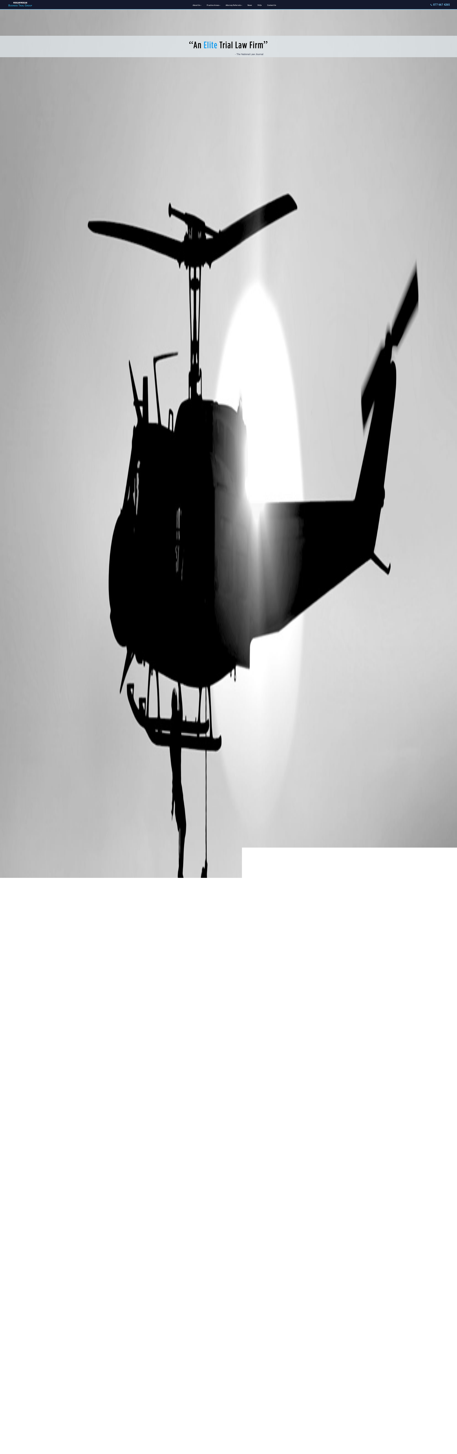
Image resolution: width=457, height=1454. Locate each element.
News (250, 5)
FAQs (260, 5)
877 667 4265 (441, 4)
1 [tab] (225, 1446)
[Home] (20, 5)
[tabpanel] (228, 732)
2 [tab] (228, 1446)
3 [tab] (232, 1446)
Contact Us (271, 5)
